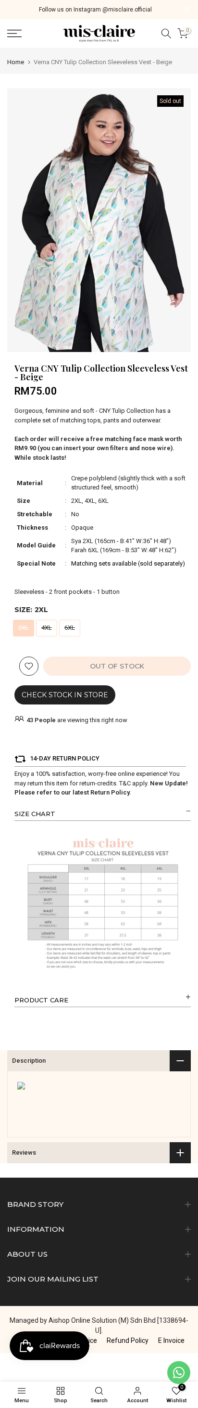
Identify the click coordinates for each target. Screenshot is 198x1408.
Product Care (41, 1000)
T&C (125, 783)
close (187, 9)
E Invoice (171, 1340)
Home (15, 62)
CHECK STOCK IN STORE (65, 695)
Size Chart (34, 814)
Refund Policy (127, 1340)
